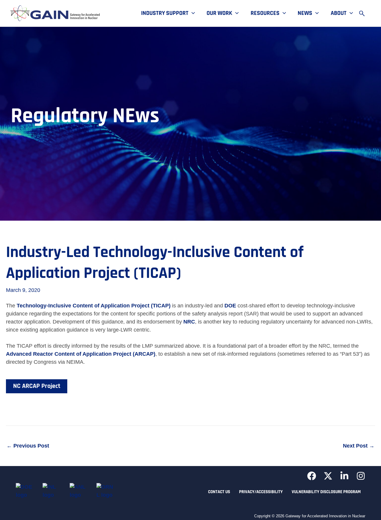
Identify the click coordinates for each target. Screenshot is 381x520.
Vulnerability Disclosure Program (326, 492)
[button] (191, 13)
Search (365, 13)
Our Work (219, 13)
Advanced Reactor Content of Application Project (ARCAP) (80, 354)
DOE (230, 306)
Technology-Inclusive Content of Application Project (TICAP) (94, 306)
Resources (265, 13)
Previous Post (28, 445)
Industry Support (164, 13)
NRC (189, 322)
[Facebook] (311, 475)
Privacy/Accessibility (261, 492)
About (338, 13)
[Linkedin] (344, 475)
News (305, 13)
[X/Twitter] (328, 475)
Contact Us (219, 492)
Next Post (358, 445)
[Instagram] (360, 475)
